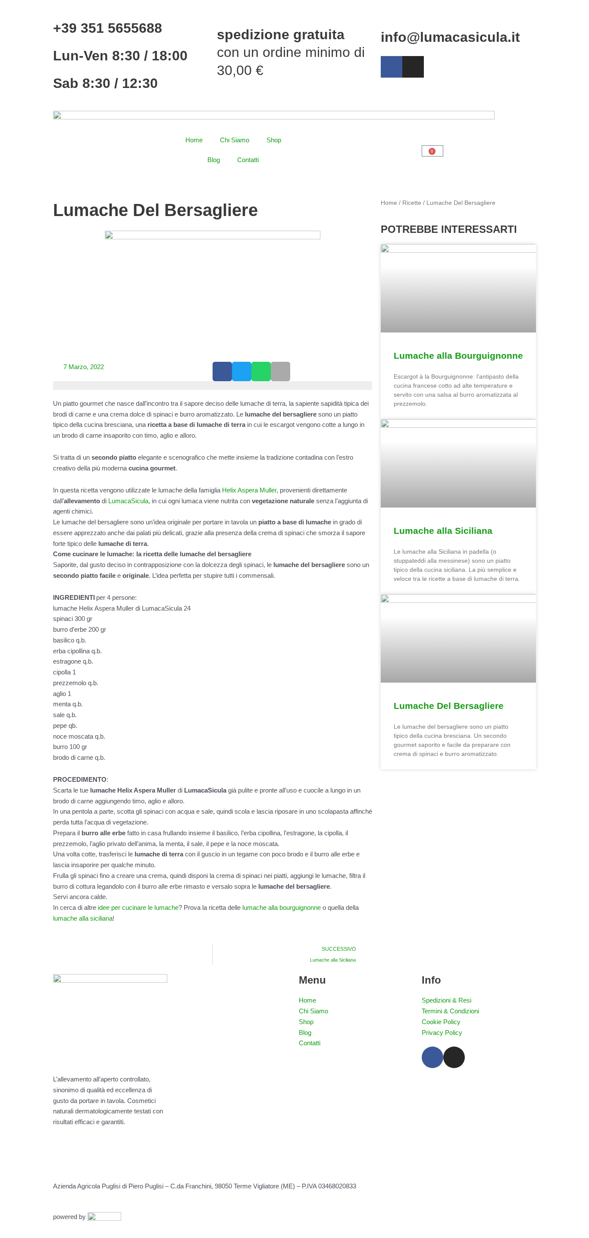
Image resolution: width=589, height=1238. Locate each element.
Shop (273, 140)
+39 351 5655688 (107, 28)
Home (194, 140)
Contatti (248, 159)
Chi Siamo (234, 140)
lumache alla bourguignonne (281, 907)
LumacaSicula (128, 501)
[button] (222, 371)
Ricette (411, 203)
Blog (213, 159)
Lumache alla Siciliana (443, 531)
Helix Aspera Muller (249, 490)
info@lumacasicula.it (450, 37)
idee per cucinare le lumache (138, 907)
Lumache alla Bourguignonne (458, 355)
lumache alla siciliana (83, 918)
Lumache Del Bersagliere (449, 706)
